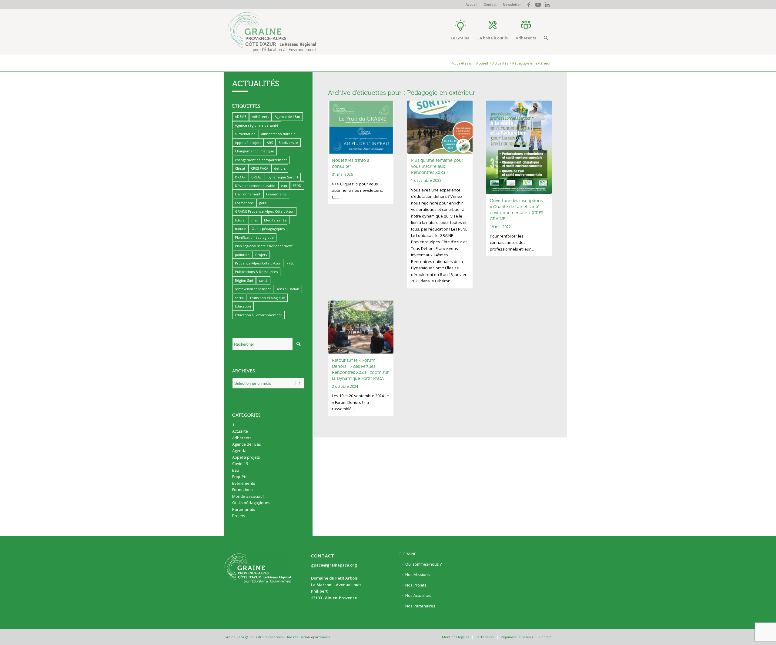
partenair (320, 637)
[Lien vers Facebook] (528, 4)
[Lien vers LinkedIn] (547, 4)
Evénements (243, 483)
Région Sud (244, 280)
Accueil (471, 4)
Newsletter (512, 4)
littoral (240, 220)
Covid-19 (240, 463)
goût (262, 203)
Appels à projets (248, 142)
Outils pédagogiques (268, 228)
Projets (261, 254)
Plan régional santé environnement (264, 246)
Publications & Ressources (256, 271)
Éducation (243, 306)
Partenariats (243, 509)
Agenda (239, 450)
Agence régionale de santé (256, 125)
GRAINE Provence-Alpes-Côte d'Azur (264, 211)
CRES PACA (259, 168)
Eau (235, 470)
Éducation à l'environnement (258, 315)
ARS (270, 142)
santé (263, 280)
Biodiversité (288, 142)
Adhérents (260, 116)
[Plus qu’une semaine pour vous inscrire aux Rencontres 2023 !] (440, 127)
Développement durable (255, 185)
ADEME (240, 116)
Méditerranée (275, 220)
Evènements (276, 194)
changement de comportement (261, 160)
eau (284, 185)
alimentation (245, 133)
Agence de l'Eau (287, 116)
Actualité (240, 431)
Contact (490, 4)
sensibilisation (287, 289)
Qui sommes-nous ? (423, 564)
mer (254, 220)
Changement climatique (254, 151)
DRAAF (240, 177)
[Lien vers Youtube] (538, 4)
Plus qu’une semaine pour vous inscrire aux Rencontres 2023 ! (437, 166)
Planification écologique (254, 237)
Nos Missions (417, 574)
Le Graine (407, 554)
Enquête (240, 476)
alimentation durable (278, 133)
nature (240, 228)
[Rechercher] (546, 38)
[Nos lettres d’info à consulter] (361, 127)
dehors (280, 168)
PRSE (290, 263)
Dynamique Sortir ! (282, 177)
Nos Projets (415, 585)
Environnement (247, 194)
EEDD (297, 185)
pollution (242, 254)
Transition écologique (267, 297)
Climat (240, 168)
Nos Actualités (418, 595)
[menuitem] (472, 4)
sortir (239, 297)
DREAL (256, 177)
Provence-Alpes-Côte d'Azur (258, 263)
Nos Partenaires (420, 606)
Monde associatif (248, 496)
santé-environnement (253, 289)
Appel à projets (246, 457)
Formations (244, 203)
